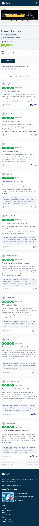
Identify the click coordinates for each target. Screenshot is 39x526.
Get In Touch (6, 515)
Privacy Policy (6, 519)
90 (36, 165)
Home (4, 508)
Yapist (7, 3)
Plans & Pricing (6, 510)
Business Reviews (21, 493)
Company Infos (8, 60)
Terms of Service (7, 521)
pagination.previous (7, 464)
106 (35, 456)
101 (35, 330)
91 (36, 414)
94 (36, 247)
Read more (20, 500)
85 (36, 135)
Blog (3, 513)
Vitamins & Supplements (10, 34)
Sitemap (4, 517)
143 (35, 105)
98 (36, 207)
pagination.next (32, 464)
